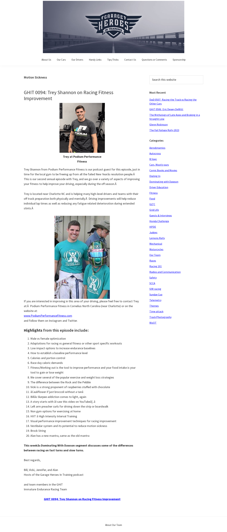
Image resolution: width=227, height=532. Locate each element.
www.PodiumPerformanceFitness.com (48, 316)
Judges (153, 232)
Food (152, 198)
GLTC (152, 204)
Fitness (153, 193)
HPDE (152, 226)
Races (152, 260)
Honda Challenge (159, 221)
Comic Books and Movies (163, 170)
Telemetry (155, 300)
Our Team (155, 255)
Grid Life (154, 209)
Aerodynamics (157, 147)
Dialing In (154, 176)
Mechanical (155, 243)
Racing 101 (155, 266)
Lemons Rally (157, 238)
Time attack (156, 311)
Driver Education (158, 187)
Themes (154, 305)
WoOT (153, 322)
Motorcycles (156, 249)
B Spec (153, 159)
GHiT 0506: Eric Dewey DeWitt (166, 109)
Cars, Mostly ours (159, 164)
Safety (153, 277)
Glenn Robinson (158, 124)
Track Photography (160, 317)
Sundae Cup (155, 294)
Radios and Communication (165, 272)
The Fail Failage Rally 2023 (164, 130)
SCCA (152, 283)
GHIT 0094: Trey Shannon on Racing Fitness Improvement (68, 95)
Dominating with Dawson (163, 181)
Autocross (155, 153)
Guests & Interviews (160, 215)
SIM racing (155, 288)
